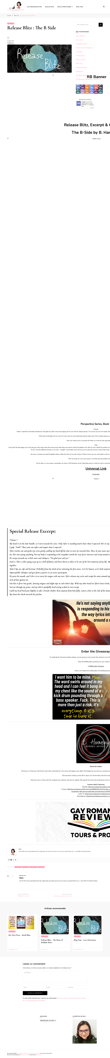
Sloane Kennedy (81, 67)
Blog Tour (11, 23)
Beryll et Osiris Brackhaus (84, 48)
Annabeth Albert (81, 44)
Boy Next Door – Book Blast (19, 935)
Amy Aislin (79, 40)
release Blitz (33, 867)
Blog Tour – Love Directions (85, 940)
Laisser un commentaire (12, 43)
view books (92, 107)
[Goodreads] (11, 860)
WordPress (39, 1055)
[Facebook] (15, 860)
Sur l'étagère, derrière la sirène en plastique (28, 1053)
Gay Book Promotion (82, 75)
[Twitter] (13, 860)
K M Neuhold (80, 56)
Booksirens (79, 71)
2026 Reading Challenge (85, 99)
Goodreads (75, 791)
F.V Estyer (79, 52)
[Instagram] (9, 860)
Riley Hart (79, 64)
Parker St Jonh (80, 60)
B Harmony (18, 867)
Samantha (83, 101)
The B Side (41, 867)
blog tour (25, 867)
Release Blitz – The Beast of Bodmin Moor (52, 941)
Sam (8, 37)
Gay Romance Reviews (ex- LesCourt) (88, 79)
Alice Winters (80, 36)
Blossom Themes (24, 1055)
